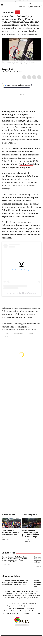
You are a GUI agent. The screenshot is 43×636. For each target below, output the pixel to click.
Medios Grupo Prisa (21, 625)
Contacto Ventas (21, 603)
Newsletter (32, 603)
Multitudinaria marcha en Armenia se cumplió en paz (10, 532)
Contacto (10, 603)
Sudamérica (9, 337)
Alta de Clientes (31, 606)
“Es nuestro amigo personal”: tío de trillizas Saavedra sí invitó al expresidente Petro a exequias (15, 582)
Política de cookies (33, 611)
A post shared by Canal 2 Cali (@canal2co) (21, 293)
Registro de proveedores (16, 608)
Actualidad (8, 12)
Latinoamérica (23, 337)
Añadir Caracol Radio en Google (18, 85)
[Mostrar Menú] (2, 5)
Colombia (31, 334)
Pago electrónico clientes (15, 606)
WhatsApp (39, 77)
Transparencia (25, 613)
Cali (6, 334)
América (35, 337)
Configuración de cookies (10, 613)
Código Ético (37, 613)
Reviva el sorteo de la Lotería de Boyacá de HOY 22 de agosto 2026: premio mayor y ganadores (15, 559)
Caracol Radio (10, 5)
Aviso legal (30, 608)
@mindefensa (26, 164)
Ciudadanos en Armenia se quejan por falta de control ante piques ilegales (30, 533)
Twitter (29, 77)
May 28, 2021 (32, 329)
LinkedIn (34, 77)
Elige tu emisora (35, 6)
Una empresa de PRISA (21, 620)
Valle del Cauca (18, 334)
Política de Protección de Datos (14, 611)
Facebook (24, 77)
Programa (22, 6)
